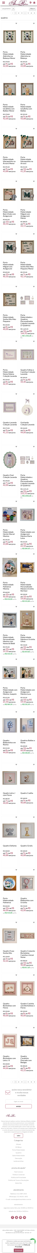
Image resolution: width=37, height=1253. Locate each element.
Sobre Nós (18, 1183)
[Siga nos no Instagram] (20, 1217)
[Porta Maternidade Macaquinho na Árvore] (27, 153)
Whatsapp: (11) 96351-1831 (18, 1196)
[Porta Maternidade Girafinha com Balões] (27, 100)
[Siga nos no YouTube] (16, 1217)
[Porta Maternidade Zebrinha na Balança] (27, 48)
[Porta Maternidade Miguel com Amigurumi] (10, 258)
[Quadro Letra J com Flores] (10, 789)
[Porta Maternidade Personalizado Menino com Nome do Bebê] (10, 631)
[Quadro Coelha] (27, 789)
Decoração (18, 1158)
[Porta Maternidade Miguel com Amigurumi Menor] (27, 206)
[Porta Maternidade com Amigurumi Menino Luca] (27, 684)
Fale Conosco (18, 1172)
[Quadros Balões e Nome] (27, 736)
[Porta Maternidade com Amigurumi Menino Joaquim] (10, 684)
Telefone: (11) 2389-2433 (18, 1194)
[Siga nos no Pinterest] (24, 1217)
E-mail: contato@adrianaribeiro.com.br (18, 1199)
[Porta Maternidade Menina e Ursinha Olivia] (27, 631)
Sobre (18, 1135)
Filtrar (32, 8)
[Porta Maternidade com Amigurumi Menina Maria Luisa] (27, 526)
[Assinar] (18, 1106)
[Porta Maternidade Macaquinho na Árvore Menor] (10, 153)
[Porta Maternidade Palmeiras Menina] (10, 578)
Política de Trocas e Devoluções (18, 1180)
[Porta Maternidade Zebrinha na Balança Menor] (10, 48)
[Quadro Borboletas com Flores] (10, 999)
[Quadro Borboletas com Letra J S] (10, 1052)
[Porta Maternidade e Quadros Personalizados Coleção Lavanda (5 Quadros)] (27, 311)
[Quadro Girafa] (27, 842)
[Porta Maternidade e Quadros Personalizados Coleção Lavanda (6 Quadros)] (27, 471)
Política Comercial (18, 1174)
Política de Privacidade (18, 1177)
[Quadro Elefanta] (10, 842)
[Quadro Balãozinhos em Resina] (10, 736)
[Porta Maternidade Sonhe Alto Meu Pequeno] (10, 311)
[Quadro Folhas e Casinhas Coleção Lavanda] (27, 366)
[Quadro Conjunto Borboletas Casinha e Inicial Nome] (27, 947)
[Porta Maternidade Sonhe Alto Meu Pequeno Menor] (27, 258)
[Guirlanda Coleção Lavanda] (27, 418)
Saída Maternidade (18, 1155)
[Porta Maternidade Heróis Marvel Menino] (10, 526)
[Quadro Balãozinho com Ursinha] (27, 894)
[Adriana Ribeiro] (11, 1116)
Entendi (18, 1250)
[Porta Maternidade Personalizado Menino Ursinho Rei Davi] (27, 578)
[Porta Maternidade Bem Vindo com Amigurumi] (10, 206)
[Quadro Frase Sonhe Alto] (10, 947)
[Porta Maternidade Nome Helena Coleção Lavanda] (10, 366)
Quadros (18, 1153)
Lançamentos (6, 8)
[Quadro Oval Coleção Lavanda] (10, 471)
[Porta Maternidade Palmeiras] (10, 894)
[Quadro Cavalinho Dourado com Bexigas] (27, 1052)
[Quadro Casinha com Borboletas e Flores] (27, 999)
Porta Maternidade (18, 1150)
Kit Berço (18, 1147)
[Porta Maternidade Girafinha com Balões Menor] (10, 100)
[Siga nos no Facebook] (12, 1217)
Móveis (18, 1144)
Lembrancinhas (19, 1161)
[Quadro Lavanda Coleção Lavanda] (10, 418)
